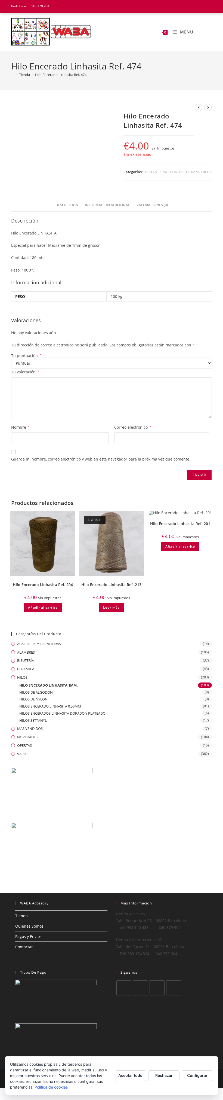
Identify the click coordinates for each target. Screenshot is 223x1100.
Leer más (111, 607)
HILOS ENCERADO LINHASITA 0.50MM (50, 706)
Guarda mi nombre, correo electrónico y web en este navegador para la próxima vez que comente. (100, 459)
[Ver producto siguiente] (208, 107)
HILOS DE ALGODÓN (36, 692)
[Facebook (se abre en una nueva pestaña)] (196, 6)
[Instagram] (157, 987)
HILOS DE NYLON (33, 699)
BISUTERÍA (25, 660)
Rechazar (164, 1075)
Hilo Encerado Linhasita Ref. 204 (43, 584)
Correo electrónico (132, 427)
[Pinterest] (173, 987)
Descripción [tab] (66, 205)
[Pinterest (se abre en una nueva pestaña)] (203, 6)
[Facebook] (140, 987)
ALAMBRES (26, 652)
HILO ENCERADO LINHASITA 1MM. (172, 171)
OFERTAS (24, 745)
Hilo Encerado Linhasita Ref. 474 (60, 74)
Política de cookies (51, 1087)
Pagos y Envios (28, 936)
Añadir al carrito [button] (43, 607)
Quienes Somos (29, 926)
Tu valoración (25, 371)
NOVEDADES (27, 737)
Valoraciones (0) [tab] (152, 205)
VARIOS (23, 753)
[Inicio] (12, 74)
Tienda (21, 915)
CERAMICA (25, 668)
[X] (123, 987)
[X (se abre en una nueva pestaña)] (189, 6)
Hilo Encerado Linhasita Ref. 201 (180, 523)
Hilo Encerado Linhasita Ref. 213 (111, 584)
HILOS (206, 171)
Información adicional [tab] (107, 205)
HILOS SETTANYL (33, 720)
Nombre (20, 427)
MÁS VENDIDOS (30, 728)
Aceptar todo (130, 1075)
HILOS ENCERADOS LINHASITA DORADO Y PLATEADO (62, 713)
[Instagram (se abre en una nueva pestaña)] (209, 6)
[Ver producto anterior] (198, 107)
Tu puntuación (26, 356)
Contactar (24, 946)
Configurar (197, 1075)
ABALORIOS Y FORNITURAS (39, 643)
